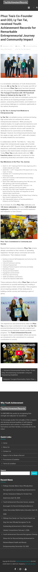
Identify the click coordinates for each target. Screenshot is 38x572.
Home (5, 443)
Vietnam (28, 49)
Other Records (8, 49)
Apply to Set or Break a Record (13, 455)
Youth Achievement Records (23, 561)
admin (19, 46)
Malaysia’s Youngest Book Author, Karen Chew (19, 379)
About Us (6, 447)
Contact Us (7, 451)
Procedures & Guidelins (11, 459)
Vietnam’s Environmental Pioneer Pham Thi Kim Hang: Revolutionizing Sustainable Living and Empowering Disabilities (18, 372)
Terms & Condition (9, 464)
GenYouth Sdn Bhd (30, 564)
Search (3, 470)
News (2, 49)
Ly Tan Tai (17, 49)
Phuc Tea (23, 49)
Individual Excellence (31, 46)
